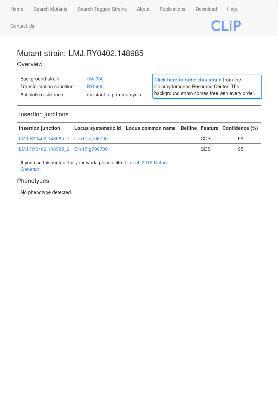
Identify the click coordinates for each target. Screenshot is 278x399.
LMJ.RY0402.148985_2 (44, 148)
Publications (172, 8)
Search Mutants (50, 8)
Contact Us (22, 25)
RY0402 (95, 86)
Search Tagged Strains (102, 8)
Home (17, 8)
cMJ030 (95, 78)
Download (206, 8)
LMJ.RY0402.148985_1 (44, 138)
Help (232, 8)
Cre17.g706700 (91, 138)
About (143, 8)
